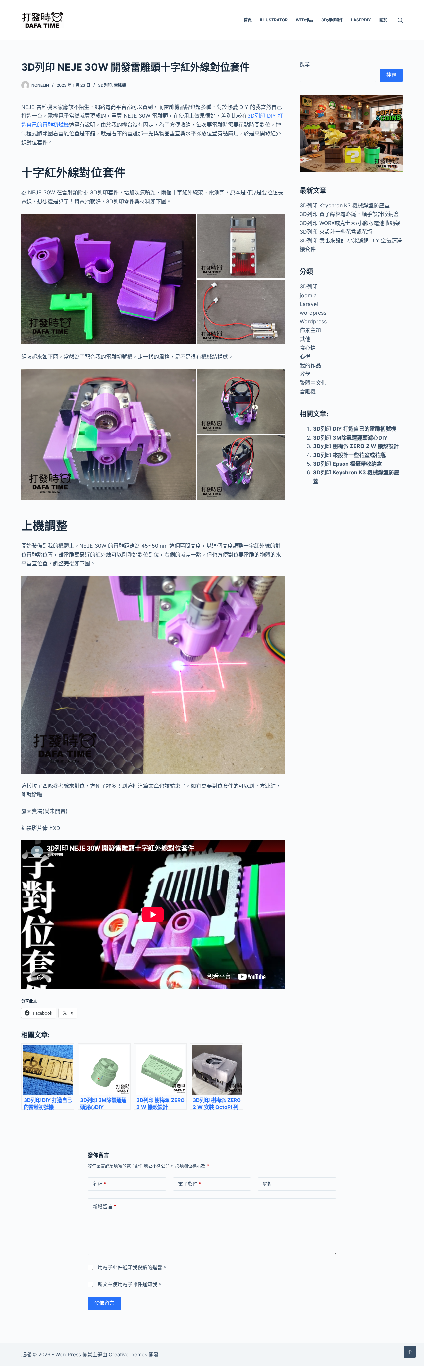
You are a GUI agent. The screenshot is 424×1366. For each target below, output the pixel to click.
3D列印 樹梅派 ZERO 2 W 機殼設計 (356, 446)
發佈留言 (104, 1303)
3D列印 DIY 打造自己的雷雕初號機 (354, 428)
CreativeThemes (128, 1354)
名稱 (99, 1184)
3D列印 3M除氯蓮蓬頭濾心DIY (350, 437)
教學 (305, 374)
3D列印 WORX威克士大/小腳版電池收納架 (350, 223)
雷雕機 (120, 85)
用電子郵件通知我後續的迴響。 (132, 1267)
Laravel (309, 304)
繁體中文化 (313, 382)
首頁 (248, 19)
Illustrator (274, 19)
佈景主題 (310, 330)
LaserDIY (361, 19)
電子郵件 (189, 1184)
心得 (305, 356)
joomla (308, 295)
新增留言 (104, 1206)
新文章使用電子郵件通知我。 (130, 1284)
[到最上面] (410, 1352)
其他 (305, 339)
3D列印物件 (332, 19)
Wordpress (313, 321)
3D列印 (105, 85)
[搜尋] (400, 20)
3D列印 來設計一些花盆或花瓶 (336, 231)
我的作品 (310, 365)
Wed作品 (304, 19)
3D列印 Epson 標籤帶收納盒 (347, 463)
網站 (268, 1184)
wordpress (313, 312)
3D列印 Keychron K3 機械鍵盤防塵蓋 (345, 205)
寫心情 (308, 347)
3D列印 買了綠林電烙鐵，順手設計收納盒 (349, 214)
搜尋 (305, 64)
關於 (383, 19)
